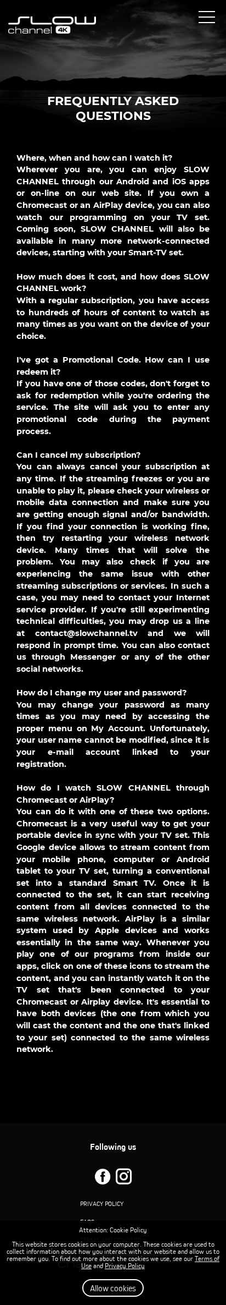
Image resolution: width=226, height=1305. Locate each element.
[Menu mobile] (207, 19)
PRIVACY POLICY (101, 1203)
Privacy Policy (125, 1265)
